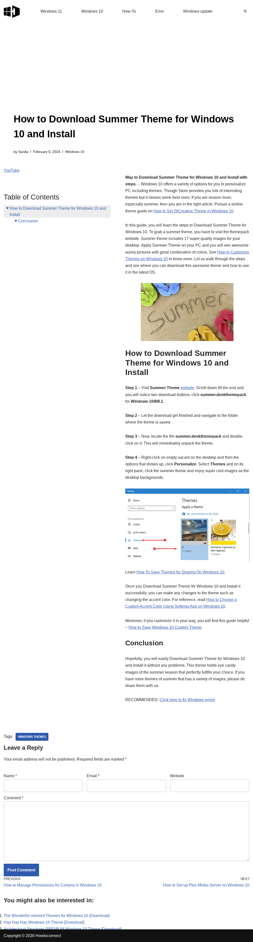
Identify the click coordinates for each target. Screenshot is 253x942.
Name (10, 776)
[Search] (245, 11)
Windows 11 (51, 11)
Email (93, 776)
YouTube (12, 170)
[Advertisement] (126, 74)
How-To (129, 11)
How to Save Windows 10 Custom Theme (165, 627)
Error (159, 11)
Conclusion (28, 221)
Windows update (197, 11)
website (187, 388)
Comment (13, 798)
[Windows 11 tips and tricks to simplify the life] (12, 11)
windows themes (32, 737)
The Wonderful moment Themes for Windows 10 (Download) (57, 915)
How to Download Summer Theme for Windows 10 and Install (58, 211)
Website (177, 776)
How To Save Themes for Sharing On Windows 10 (180, 572)
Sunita (23, 152)
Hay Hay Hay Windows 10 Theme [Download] (44, 922)
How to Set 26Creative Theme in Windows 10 (193, 211)
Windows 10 (92, 11)
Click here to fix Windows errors (187, 700)
